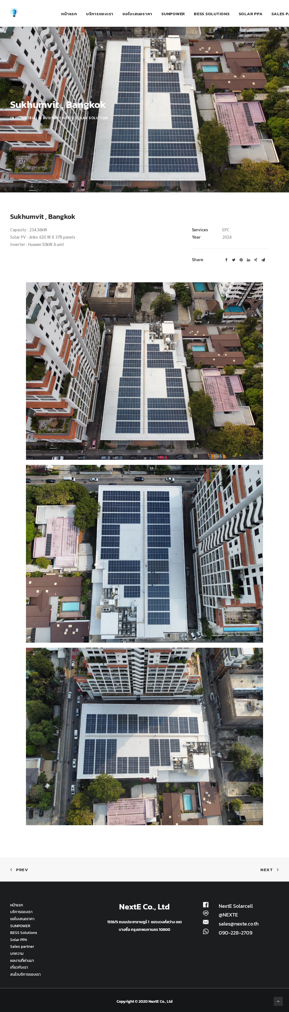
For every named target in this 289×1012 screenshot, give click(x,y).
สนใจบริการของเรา (25, 974)
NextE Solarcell (236, 906)
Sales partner (22, 946)
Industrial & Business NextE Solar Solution (61, 118)
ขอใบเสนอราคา (137, 13)
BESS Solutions (212, 13)
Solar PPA (251, 13)
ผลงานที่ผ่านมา (22, 961)
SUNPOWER (173, 13)
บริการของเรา (99, 13)
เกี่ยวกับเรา (19, 967)
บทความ (16, 953)
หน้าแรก (69, 13)
